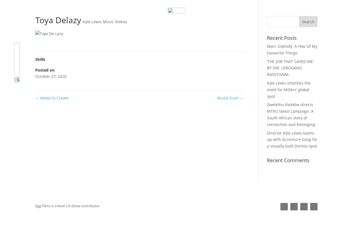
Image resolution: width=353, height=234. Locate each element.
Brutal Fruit (230, 98)
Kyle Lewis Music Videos (105, 21)
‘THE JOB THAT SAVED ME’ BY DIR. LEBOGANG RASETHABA (290, 68)
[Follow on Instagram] (284, 207)
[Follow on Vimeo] (314, 207)
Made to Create (52, 98)
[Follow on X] (304, 207)
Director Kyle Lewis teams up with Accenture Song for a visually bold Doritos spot (292, 139)
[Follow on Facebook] (294, 207)
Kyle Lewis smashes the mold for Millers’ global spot (289, 89)
